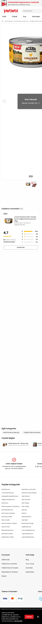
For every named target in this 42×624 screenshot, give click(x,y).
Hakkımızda (6, 560)
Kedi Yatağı (25, 503)
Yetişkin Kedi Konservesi (32, 432)
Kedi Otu (24, 510)
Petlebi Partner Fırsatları (10, 568)
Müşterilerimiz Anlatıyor (10, 572)
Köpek (14, 16)
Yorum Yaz (21, 247)
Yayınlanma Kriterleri (9, 241)
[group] (16, 444)
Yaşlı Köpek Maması (28, 537)
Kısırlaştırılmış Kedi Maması (10, 496)
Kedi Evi (24, 513)
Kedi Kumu (5, 503)
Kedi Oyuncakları (7, 516)
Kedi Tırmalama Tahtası (9, 523)
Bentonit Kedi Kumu (8, 530)
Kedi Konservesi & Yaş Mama (10, 506)
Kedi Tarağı (25, 506)
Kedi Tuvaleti (5, 520)
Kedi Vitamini (26, 496)
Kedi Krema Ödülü (7, 533)
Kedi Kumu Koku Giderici (29, 493)
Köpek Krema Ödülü (8, 537)
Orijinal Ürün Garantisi (9, 564)
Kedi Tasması (26, 499)
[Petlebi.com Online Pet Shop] (11, 11)
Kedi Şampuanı (26, 516)
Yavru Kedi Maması (8, 493)
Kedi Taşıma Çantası (8, 513)
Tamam (29, 617)
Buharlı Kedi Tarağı (27, 523)
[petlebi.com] (2, 21)
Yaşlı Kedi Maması (27, 533)
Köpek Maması (26, 527)
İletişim (4, 576)
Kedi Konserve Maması (11, 432)
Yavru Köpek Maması (28, 530)
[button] (4, 101)
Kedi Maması (6, 489)
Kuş (24, 16)
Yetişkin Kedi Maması (8, 499)
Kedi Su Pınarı (6, 527)
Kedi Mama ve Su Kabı (29, 489)
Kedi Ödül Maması (7, 510)
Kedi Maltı (25, 520)
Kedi (4, 16)
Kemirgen (36, 16)
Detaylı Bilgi (18, 621)
